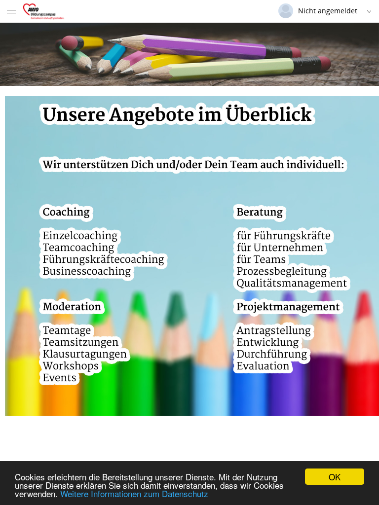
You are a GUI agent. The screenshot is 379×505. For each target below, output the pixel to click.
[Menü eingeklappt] (11, 11)
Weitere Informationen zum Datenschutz (134, 493)
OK (335, 476)
